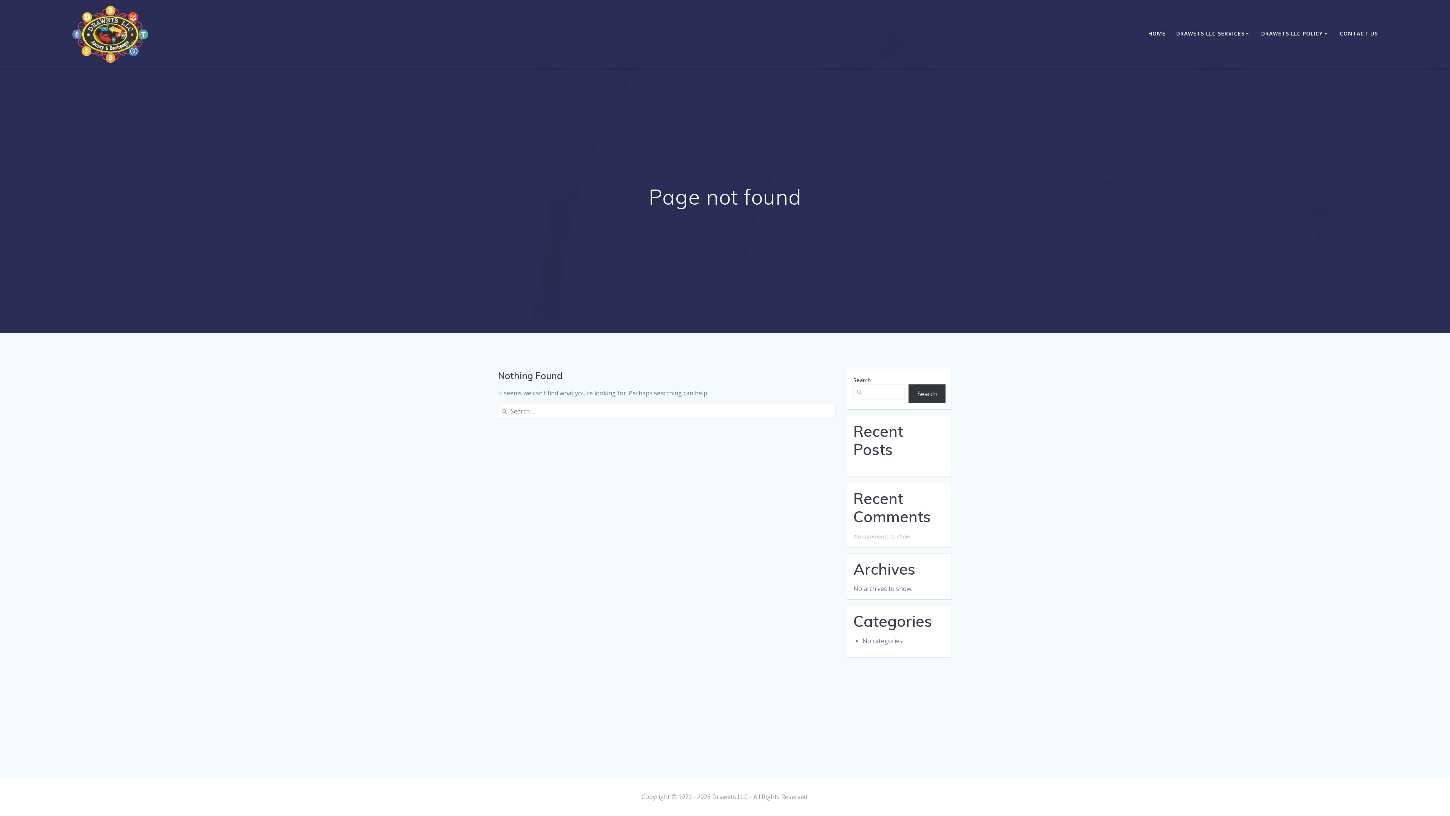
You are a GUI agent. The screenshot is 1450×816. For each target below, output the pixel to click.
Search (862, 380)
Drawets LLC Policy (1292, 33)
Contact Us (1359, 33)
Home (1157, 33)
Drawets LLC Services (1210, 33)
